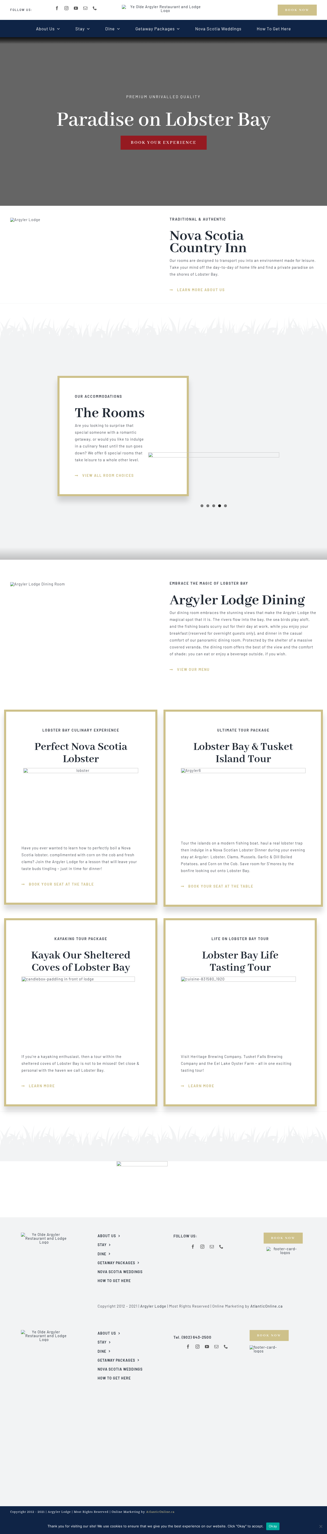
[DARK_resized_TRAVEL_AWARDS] (142, 1163)
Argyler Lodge (153, 1306)
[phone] (95, 8)
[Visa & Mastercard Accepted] (283, 1248)
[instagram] (66, 8)
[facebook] (57, 8)
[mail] (85, 8)
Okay (273, 1526)
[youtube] (76, 8)
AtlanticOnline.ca (266, 1306)
